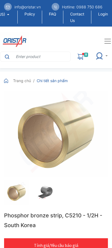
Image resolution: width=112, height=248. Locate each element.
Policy (29, 14)
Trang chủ (22, 80)
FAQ (52, 14)
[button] (103, 56)
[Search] (6, 56)
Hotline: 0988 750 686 (82, 7)
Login (103, 14)
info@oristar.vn (27, 7)
